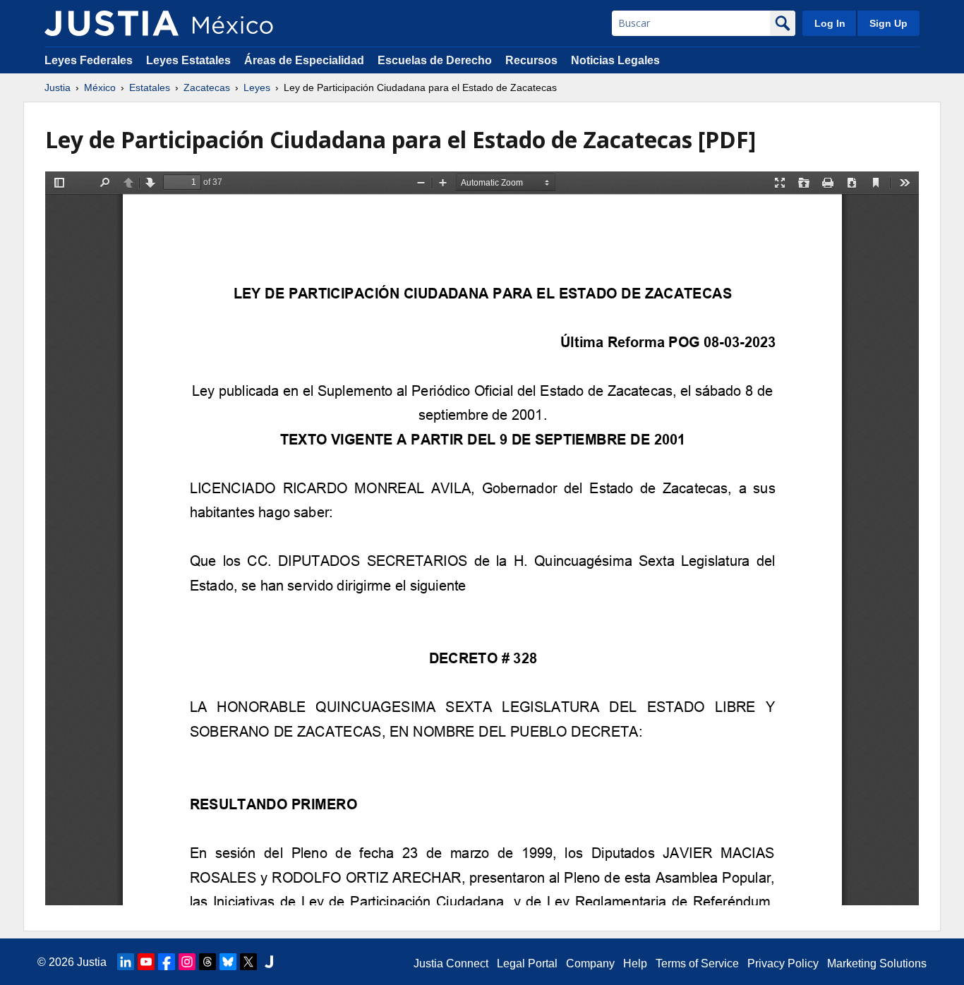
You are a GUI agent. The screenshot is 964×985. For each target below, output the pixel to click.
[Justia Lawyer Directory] (268, 961)
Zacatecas (206, 87)
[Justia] (111, 23)
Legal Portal (527, 963)
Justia (57, 87)
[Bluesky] (227, 961)
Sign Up (888, 23)
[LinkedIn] (125, 961)
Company (590, 963)
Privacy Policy (783, 963)
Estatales (149, 87)
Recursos (531, 60)
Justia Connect (451, 963)
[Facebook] (166, 961)
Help (635, 963)
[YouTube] (146, 961)
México (100, 87)
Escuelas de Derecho (435, 60)
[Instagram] (187, 961)
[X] (248, 961)
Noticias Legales (615, 60)
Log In (829, 23)
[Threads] (207, 961)
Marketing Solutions (877, 963)
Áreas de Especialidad (304, 60)
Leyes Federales (88, 60)
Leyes (256, 87)
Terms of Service (697, 963)
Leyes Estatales (188, 60)
